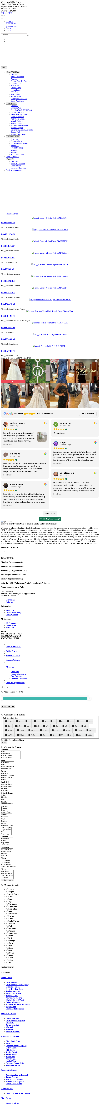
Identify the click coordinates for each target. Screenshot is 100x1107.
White (10, 963)
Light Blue (12, 906)
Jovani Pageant (12, 1077)
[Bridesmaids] (10, 754)
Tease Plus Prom (13, 1065)
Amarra (9, 1043)
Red (10, 938)
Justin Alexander (13, 991)
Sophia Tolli (11, 1007)
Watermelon (13, 933)
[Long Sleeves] (8, 865)
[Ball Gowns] (7, 763)
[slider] (89, 698)
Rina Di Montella (13, 1032)
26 (56, 726)
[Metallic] (4, 797)
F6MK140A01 (8, 269)
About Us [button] (10, 667)
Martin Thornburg (14, 998)
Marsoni (9, 1027)
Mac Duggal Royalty (14, 1079)
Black (10, 955)
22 (37, 726)
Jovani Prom (11, 1054)
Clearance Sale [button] (7, 1089)
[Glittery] (4, 795)
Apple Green (13, 894)
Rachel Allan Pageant (15, 1081)
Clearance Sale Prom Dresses (18, 1093)
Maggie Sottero (12, 996)
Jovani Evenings (12, 1025)
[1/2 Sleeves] (8, 860)
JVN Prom (10, 1057)
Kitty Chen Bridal (13, 993)
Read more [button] (8, 444)
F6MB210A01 (8, 234)
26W (79, 730)
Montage (9, 1029)
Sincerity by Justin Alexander (18, 1004)
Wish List (9, 22)
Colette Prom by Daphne (16, 1046)
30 (76, 726)
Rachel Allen (11, 1061)
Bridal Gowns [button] (6, 978)
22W (56, 730)
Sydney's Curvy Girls (15, 1063)
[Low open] (7, 791)
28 (66, 726)
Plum (10, 936)
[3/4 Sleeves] (8, 863)
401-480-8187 (6, 13)
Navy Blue (12, 914)
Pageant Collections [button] (9, 1070)
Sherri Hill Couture (14, 1084)
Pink (10, 926)
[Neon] (4, 799)
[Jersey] (5, 823)
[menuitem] (52, 22)
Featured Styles (12, 214)
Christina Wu (11, 982)
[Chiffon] (5, 819)
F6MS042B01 (8, 316)
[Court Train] (6, 834)
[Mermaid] (7, 854)
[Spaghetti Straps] (7, 875)
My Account (10, 24)
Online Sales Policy (13, 612)
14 (90, 721)
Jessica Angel (11, 1052)
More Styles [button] (6, 1098)
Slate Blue (12, 909)
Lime (10, 899)
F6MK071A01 (8, 257)
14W (10, 730)
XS (43, 735)
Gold (10, 950)
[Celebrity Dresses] (8, 775)
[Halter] (7, 841)
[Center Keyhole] (8, 778)
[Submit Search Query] (29, 687)
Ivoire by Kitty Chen (14, 989)
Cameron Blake (12, 1018)
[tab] (52, 667)
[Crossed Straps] (7, 786)
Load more (50, 513)
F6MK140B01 (8, 281)
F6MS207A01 (8, 327)
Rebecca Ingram (13, 1002)
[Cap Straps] (7, 871)
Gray (10, 958)
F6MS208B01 (8, 351)
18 (18, 726)
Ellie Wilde (10, 1050)
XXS (33, 735)
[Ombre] (4, 801)
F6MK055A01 (8, 246)
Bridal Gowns (11, 651)
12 (80, 721)
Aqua (10, 901)
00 (20, 721)
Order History (12, 625)
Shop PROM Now (13, 647)
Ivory (10, 945)
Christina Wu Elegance (15, 1021)
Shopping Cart (11, 26)
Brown (11, 953)
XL (79, 735)
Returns (9, 602)
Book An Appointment (15, 683)
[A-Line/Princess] (7, 850)
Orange (11, 941)
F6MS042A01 (8, 304)
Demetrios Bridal (13, 987)
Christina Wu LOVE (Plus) (17, 985)
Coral (10, 943)
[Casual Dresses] (10, 756)
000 (9, 721)
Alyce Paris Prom (13, 1041)
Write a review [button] (88, 414)
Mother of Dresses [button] (8, 1014)
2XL (90, 735)
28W (91, 730)
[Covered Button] (7, 784)
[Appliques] (6, 806)
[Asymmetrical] (6, 830)
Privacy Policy (12, 615)
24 (47, 726)
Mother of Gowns (13, 655)
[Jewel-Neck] (7, 845)
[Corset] (8, 780)
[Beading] (6, 808)
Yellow (11, 889)
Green (11, 897)
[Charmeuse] (5, 817)
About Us (10, 610)
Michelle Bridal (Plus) (15, 1000)
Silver (10, 960)
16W (21, 730)
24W (68, 730)
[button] (13, 72)
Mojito (11, 892)
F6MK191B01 (8, 292)
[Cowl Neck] (7, 839)
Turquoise (12, 904)
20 (28, 726)
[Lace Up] (7, 788)
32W (21, 735)
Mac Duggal (11, 1059)
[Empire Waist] (7, 852)
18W (33, 730)
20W (45, 730)
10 (71, 721)
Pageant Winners (13, 660)
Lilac (10, 919)
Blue (10, 911)
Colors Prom (11, 1048)
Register (9, 28)
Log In (8, 30)
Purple (11, 916)
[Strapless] (7, 878)
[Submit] (28, 35)
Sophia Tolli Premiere (15, 1009)
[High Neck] (7, 843)
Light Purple (13, 921)
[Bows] (6, 810)
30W (10, 735)
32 (85, 726)
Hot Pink (12, 928)
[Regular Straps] (7, 873)
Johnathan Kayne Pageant (17, 1075)
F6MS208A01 (8, 339)
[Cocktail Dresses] (10, 758)
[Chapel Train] (6, 832)
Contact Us (10, 600)
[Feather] (5, 821)
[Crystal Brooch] (6, 812)
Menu (4, 68)
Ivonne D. (10, 1023)
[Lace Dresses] (7, 769)
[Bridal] (10, 752)
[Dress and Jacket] (7, 767)
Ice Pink (11, 923)
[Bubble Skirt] (8, 773)
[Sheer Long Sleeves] (8, 867)
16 (9, 726)
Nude (10, 948)
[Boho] (7, 765)
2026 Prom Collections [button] (10, 1036)
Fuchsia (11, 931)
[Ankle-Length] (6, 828)
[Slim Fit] (7, 856)
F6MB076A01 (8, 222)
